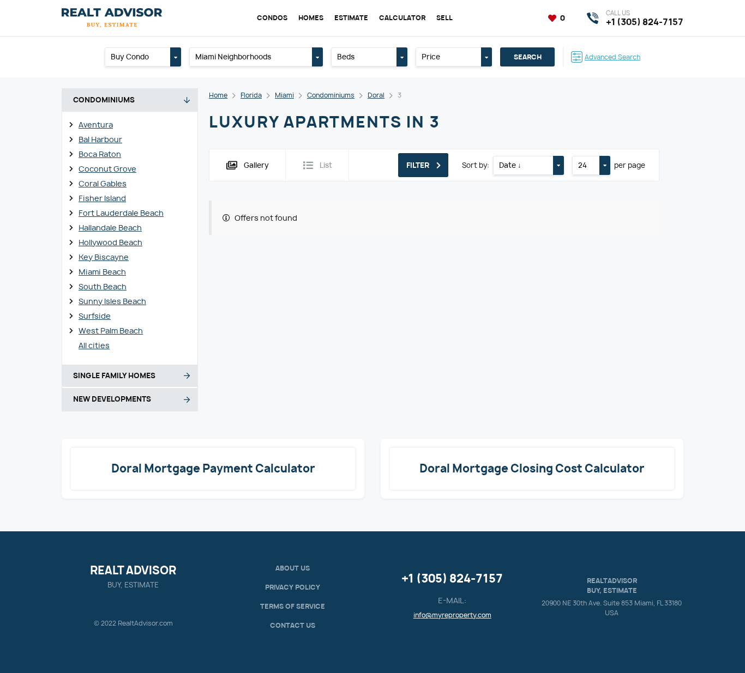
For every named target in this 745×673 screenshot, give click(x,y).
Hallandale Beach (110, 227)
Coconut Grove (107, 168)
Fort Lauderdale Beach (121, 213)
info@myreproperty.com (452, 615)
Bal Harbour (100, 139)
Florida (251, 95)
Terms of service (292, 606)
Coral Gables (103, 183)
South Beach (103, 286)
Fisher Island (102, 198)
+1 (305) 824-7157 (452, 578)
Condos (272, 17)
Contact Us (292, 625)
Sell (444, 17)
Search (528, 57)
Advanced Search (612, 57)
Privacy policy (292, 587)
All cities (94, 345)
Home (218, 95)
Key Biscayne (104, 257)
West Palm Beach (111, 330)
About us (292, 568)
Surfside (95, 316)
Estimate (351, 17)
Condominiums (331, 95)
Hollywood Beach (110, 242)
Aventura (96, 124)
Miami (284, 95)
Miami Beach (102, 271)
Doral (376, 95)
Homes (310, 17)
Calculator (402, 17)
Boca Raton (100, 154)
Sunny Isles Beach (112, 301)
